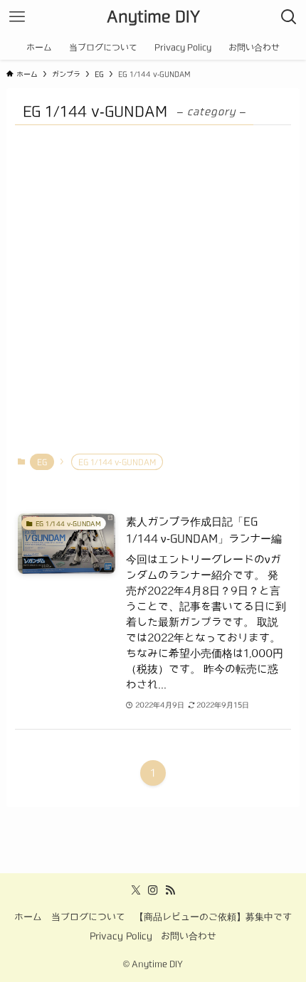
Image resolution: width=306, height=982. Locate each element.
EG (42, 462)
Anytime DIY (153, 16)
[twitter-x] (136, 890)
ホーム (28, 917)
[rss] (170, 890)
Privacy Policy (121, 936)
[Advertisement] (153, 289)
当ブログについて (88, 917)
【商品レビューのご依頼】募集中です (213, 917)
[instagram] (153, 890)
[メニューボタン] (17, 17)
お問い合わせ (188, 936)
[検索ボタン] (289, 17)
